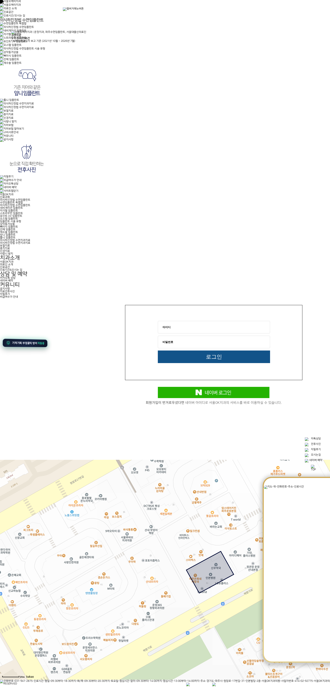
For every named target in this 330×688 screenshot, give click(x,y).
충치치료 (5, 248)
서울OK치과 (6, 261)
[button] (26, 344)
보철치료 (5, 245)
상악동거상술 (7, 224)
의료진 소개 (6, 264)
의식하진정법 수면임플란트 (15, 205)
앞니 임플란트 (7, 234)
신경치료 (5, 251)
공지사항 (5, 288)
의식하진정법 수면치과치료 (15, 242)
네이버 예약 (6, 280)
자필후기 (5, 294)
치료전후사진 (7, 291)
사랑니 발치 (6, 253)
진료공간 (5, 267)
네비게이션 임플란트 (11, 207)
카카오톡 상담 (7, 277)
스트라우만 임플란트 (11, 213)
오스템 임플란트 (9, 218)
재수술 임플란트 (9, 232)
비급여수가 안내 (9, 296)
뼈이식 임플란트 (9, 226)
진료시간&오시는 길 (11, 269)
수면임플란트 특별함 (11, 202)
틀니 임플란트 (7, 237)
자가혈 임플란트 (9, 210)
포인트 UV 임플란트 (11, 216)
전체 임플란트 (7, 229)
